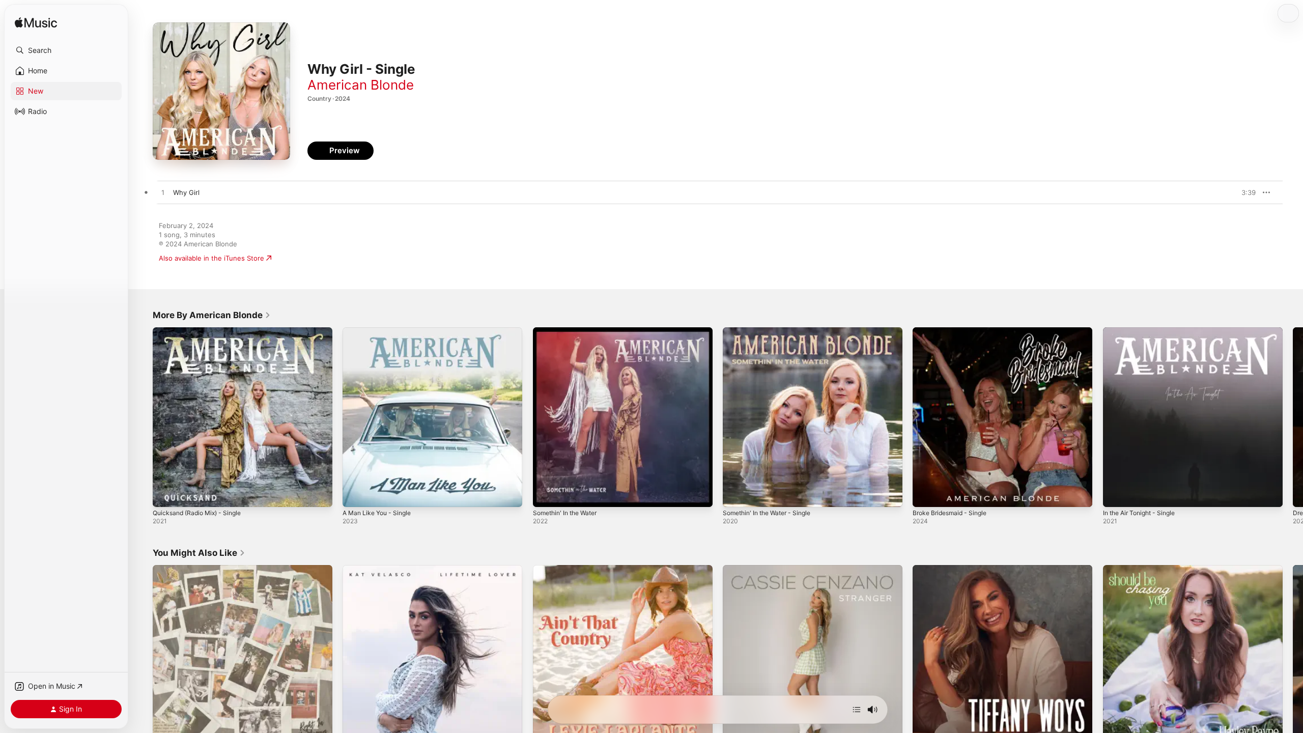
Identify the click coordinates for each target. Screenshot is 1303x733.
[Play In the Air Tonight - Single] (1115, 494)
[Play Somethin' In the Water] (545, 494)
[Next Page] (1293, 417)
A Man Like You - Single (380, 331)
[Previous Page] (142, 417)
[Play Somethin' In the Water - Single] (735, 494)
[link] (212, 315)
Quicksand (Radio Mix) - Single (201, 331)
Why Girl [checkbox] (186, 192)
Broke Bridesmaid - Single (953, 331)
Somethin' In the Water (569, 331)
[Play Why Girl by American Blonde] (163, 193)
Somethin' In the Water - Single (772, 331)
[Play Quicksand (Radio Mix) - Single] (165, 494)
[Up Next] (857, 709)
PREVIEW (1244, 192)
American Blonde (360, 85)
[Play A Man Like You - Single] (355, 494)
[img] (36, 23)
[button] (66, 50)
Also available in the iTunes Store (211, 258)
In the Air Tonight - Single (1143, 331)
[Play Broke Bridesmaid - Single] (925, 494)
